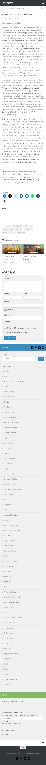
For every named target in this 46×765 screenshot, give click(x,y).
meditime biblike (28, 229)
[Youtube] (43, 347)
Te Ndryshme (8, 628)
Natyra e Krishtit (9, 541)
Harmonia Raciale (10, 417)
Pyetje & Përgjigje (10, 592)
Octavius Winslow (17, 8)
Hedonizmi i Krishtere (11, 423)
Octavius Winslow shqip (9, 232)
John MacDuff (8, 448)
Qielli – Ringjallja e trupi (12, 597)
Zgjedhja (7, 684)
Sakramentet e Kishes (11, 602)
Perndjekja (7, 571)
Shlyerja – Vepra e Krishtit (13, 618)
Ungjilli (6, 664)
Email (26, 294)
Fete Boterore (9, 407)
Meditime (5, 8)
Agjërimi (6, 371)
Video (6, 669)
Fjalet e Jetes (7, 2)
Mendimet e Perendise (12, 530)
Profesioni (7, 587)
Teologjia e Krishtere (11, 633)
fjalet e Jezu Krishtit (18, 226)
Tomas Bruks (8, 638)
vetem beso (21, 232)
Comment (8, 278)
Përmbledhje (8, 566)
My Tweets (5, 734)
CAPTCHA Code (9, 322)
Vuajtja (6, 674)
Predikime (7, 577)
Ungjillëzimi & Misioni (11, 654)
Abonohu (5, 721)
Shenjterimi (8, 607)
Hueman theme (34, 753)
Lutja (5, 510)
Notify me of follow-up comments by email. (21, 328)
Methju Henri (8, 536)
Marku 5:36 (18, 229)
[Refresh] (8, 315)
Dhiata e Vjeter (9, 392)
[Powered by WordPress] (15, 753)
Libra (5, 500)
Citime (6, 387)
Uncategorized (9, 649)
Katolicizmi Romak (10, 458)
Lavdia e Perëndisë (10, 484)
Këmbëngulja (8, 464)
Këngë (6, 469)
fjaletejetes (8, 19)
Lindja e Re (7, 505)
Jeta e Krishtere (9, 443)
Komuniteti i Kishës (10, 479)
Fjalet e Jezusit (9, 412)
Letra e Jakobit (9, 494)
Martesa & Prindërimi (11, 515)
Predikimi (7, 582)
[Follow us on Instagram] (35, 347)
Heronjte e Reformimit (11, 428)
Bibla (5, 376)
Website (6, 302)
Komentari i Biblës (10, 474)
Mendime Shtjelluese (11, 525)
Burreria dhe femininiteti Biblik (14, 381)
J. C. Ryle (6, 438)
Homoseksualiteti (10, 433)
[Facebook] (32, 347)
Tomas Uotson (9, 643)
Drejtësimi (7, 402)
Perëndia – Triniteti (10, 561)
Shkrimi (6, 613)
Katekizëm (7, 453)
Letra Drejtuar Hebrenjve (12, 489)
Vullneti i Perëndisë (10, 679)
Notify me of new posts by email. (18, 333)
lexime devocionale (7, 229)
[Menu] (43, 3)
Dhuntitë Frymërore (11, 397)
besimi (9, 226)
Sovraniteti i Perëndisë (11, 623)
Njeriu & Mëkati (9, 546)
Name (6, 294)
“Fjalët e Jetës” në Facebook (12, 702)
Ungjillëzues (8, 659)
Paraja (6, 556)
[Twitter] (39, 347)
